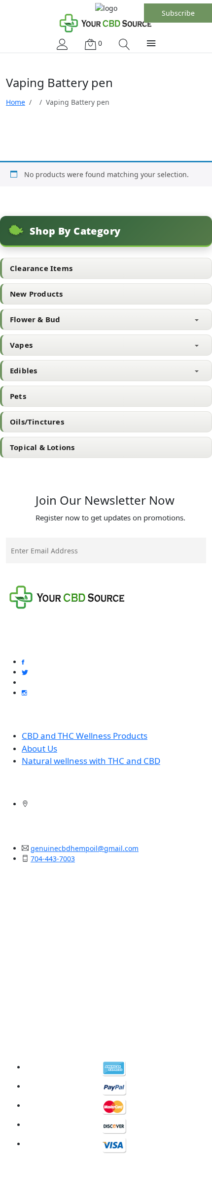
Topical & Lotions (42, 447)
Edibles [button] (23, 370)
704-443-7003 (53, 858)
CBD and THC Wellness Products (84, 735)
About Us (39, 748)
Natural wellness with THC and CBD (91, 760)
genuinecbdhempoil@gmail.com (85, 848)
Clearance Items (41, 268)
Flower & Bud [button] (35, 319)
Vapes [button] (21, 345)
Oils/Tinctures (37, 421)
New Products (36, 294)
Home (15, 102)
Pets (18, 396)
